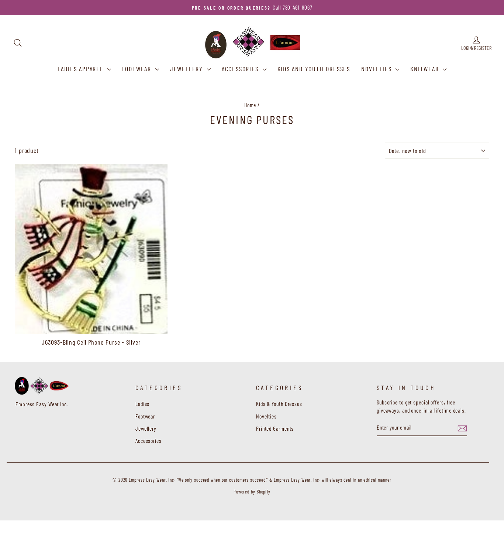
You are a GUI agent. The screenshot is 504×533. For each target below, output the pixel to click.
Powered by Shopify (252, 492)
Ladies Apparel (82, 69)
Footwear (137, 69)
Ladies (142, 403)
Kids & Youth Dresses (279, 403)
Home (250, 105)
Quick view (91, 325)
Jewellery (187, 69)
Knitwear (425, 69)
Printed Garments (275, 428)
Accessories (241, 69)
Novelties (377, 69)
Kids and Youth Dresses (314, 69)
